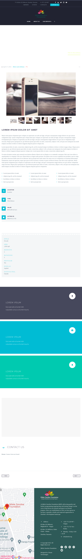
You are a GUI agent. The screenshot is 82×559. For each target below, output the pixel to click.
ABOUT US (37, 21)
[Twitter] (61, 2)
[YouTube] (66, 2)
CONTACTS (43, 4)
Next (76, 475)
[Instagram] (63, 2)
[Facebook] (55, 2)
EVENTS (34, 4)
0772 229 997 (45, 2)
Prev (6, 475)
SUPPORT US (54, 4)
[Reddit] (18, 466)
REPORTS (26, 4)
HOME (28, 21)
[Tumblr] (12, 466)
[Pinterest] (9, 466)
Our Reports (47, 21)
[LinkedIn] (58, 2)
